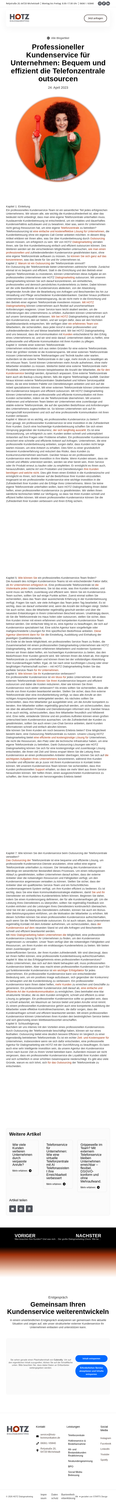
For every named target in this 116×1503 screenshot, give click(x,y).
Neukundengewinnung (80, 1461)
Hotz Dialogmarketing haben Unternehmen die (38, 934)
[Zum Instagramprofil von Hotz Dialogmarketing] (100, 3)
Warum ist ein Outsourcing (34, 263)
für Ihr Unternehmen (46, 670)
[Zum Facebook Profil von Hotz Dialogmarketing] (104, 3)
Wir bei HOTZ (59, 316)
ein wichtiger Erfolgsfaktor (68, 970)
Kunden (67, 334)
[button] (12, 1208)
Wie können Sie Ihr (29, 673)
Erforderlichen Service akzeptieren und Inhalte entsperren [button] (91, 1371)
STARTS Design (100, 1496)
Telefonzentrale (70, 227)
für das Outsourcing (59, 1062)
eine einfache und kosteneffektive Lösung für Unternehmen (68, 231)
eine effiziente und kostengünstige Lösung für (61, 737)
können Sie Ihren (47, 680)
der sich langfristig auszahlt (69, 430)
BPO (70, 1466)
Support (40, 769)
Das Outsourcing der (18, 860)
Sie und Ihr (98, 892)
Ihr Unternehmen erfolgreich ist (28, 584)
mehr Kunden (63, 984)
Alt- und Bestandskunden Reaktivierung (77, 1452)
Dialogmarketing (82, 242)
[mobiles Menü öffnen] (57, 18)
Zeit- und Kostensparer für (93, 1037)
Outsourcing (97, 238)
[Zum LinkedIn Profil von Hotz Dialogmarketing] (108, 3)
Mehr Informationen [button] (40, 1373)
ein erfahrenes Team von (83, 323)
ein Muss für (58, 677)
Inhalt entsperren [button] (91, 1358)
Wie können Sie (27, 577)
